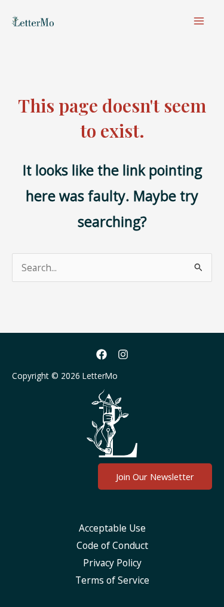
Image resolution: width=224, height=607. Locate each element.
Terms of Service (112, 580)
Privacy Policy (112, 562)
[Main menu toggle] (199, 21)
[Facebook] (101, 354)
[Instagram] (123, 354)
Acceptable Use (112, 528)
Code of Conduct (112, 545)
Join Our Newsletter (155, 476)
